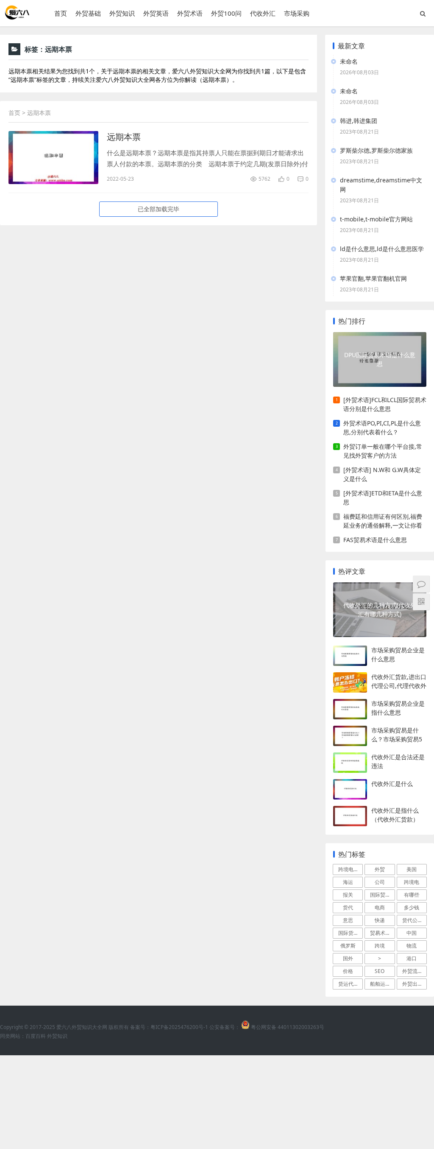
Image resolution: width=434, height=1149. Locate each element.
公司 (380, 882)
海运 (348, 882)
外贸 (380, 869)
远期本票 (124, 137)
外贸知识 (122, 13)
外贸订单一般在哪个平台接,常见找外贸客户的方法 (382, 450)
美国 (411, 869)
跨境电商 (348, 869)
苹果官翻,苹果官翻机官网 (373, 278)
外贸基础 (88, 13)
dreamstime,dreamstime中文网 (381, 184)
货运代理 (348, 983)
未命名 (349, 61)
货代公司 (412, 920)
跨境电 (411, 882)
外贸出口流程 (414, 983)
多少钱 (411, 907)
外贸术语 (190, 13)
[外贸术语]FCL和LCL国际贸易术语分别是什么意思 (384, 404)
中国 (411, 933)
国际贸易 (380, 894)
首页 (60, 13)
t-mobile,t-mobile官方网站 (376, 219)
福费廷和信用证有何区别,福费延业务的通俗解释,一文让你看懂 (382, 521)
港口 (411, 958)
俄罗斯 (348, 945)
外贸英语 (156, 13)
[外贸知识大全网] (16, 16)
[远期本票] (53, 157)
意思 (348, 920)
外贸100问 (226, 13)
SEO (379, 971)
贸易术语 (380, 933)
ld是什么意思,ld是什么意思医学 (382, 249)
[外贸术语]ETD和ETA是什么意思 (382, 497)
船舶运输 (380, 983)
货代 (348, 907)
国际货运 (348, 933)
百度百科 (35, 1036)
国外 (348, 958)
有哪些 (411, 894)
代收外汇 (262, 13)
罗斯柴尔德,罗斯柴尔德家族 (376, 150)
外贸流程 (412, 971)
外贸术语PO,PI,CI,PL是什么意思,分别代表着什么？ (382, 427)
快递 (380, 920)
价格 (348, 971)
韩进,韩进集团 (358, 121)
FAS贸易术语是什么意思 (375, 540)
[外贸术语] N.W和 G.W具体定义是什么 (382, 474)
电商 (380, 907)
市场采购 (296, 13)
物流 (411, 945)
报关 (348, 894)
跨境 (380, 945)
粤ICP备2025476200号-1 (179, 1027)
